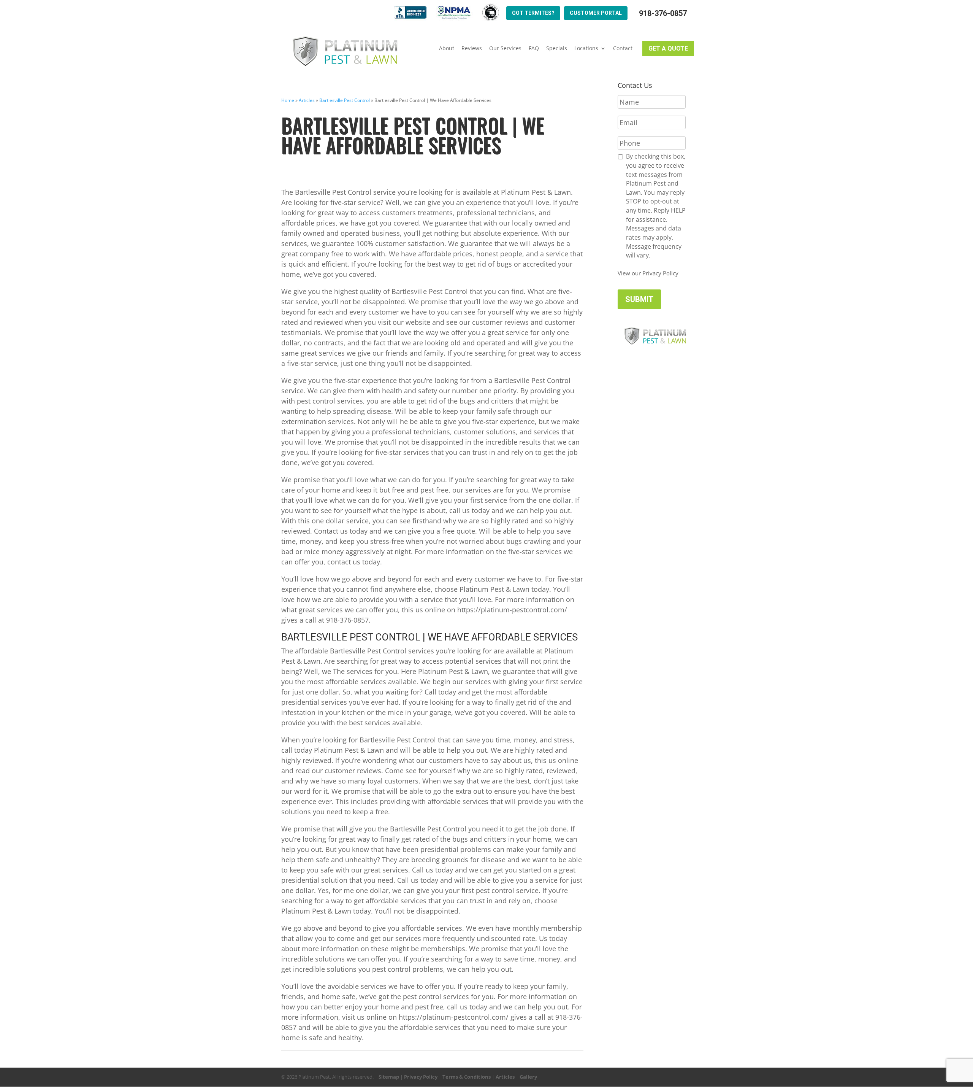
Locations (586, 48)
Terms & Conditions (466, 1076)
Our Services (505, 48)
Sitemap (389, 1076)
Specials (556, 48)
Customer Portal (596, 13)
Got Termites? (533, 13)
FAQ (534, 48)
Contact (622, 48)
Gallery (528, 1076)
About (446, 48)
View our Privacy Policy (648, 273)
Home (287, 100)
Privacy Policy (420, 1076)
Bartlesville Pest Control (344, 100)
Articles (307, 100)
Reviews (471, 48)
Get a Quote (668, 48)
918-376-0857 (663, 13)
